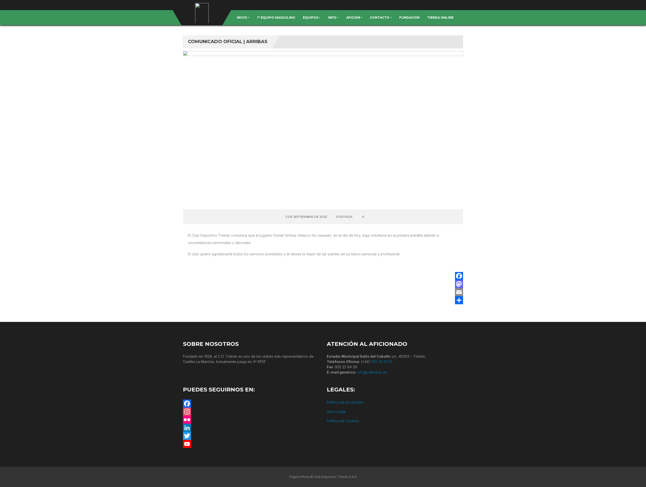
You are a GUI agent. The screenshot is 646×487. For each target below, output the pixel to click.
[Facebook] (459, 276)
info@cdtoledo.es (372, 372)
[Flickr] (251, 420)
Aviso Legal (336, 411)
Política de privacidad (345, 402)
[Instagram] (251, 412)
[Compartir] (459, 300)
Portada (344, 217)
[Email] (459, 292)
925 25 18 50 (381, 361)
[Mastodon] (459, 284)
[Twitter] (251, 436)
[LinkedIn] (251, 428)
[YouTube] (251, 444)
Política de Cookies (343, 421)
